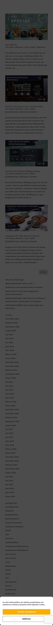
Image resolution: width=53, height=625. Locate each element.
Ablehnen (26, 619)
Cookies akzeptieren (26, 612)
